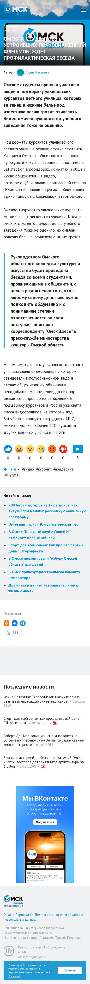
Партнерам (23, 915)
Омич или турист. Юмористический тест (44, 524)
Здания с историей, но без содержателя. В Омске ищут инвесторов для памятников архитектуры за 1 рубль (44, 762)
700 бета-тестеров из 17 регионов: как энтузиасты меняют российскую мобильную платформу (47, 511)
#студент (12, 474)
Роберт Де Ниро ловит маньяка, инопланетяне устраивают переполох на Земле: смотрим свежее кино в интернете (44, 740)
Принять (70, 970)
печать (12, 30)
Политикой (14, 976)
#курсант (43, 469)
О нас (7, 915)
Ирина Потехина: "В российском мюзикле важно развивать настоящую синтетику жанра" (42, 699)
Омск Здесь (16, 10)
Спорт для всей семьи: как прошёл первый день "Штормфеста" (41, 720)
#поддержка (63, 469)
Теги (12, 469)
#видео (28, 469)
